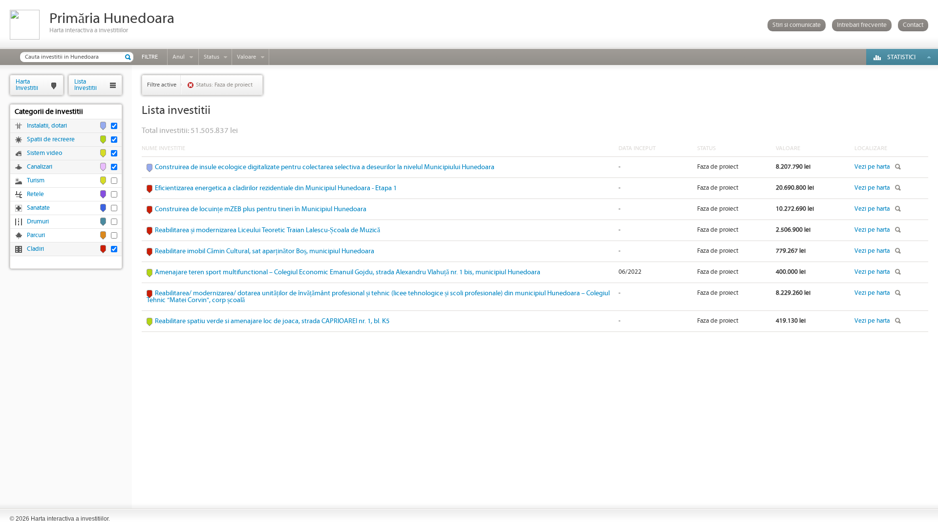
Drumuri (38, 221)
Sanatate (38, 208)
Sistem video (44, 153)
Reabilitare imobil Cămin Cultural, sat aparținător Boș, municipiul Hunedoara (264, 251)
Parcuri (36, 235)
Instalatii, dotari (47, 126)
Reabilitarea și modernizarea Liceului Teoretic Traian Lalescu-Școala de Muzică (267, 230)
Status (211, 57)
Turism (35, 180)
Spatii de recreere (51, 139)
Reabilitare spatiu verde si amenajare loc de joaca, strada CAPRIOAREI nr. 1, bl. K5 (272, 321)
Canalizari (39, 167)
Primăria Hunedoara (111, 19)
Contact (913, 25)
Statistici (901, 57)
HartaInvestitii (27, 84)
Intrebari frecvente (862, 25)
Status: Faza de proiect (224, 85)
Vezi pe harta (872, 167)
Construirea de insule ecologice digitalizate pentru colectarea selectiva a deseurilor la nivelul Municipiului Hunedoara (324, 167)
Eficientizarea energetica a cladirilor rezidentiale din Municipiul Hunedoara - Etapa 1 (276, 188)
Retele (35, 194)
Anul (178, 57)
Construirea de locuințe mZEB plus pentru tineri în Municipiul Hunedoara (260, 209)
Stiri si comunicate (796, 25)
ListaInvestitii (85, 84)
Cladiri (35, 249)
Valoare (246, 57)
